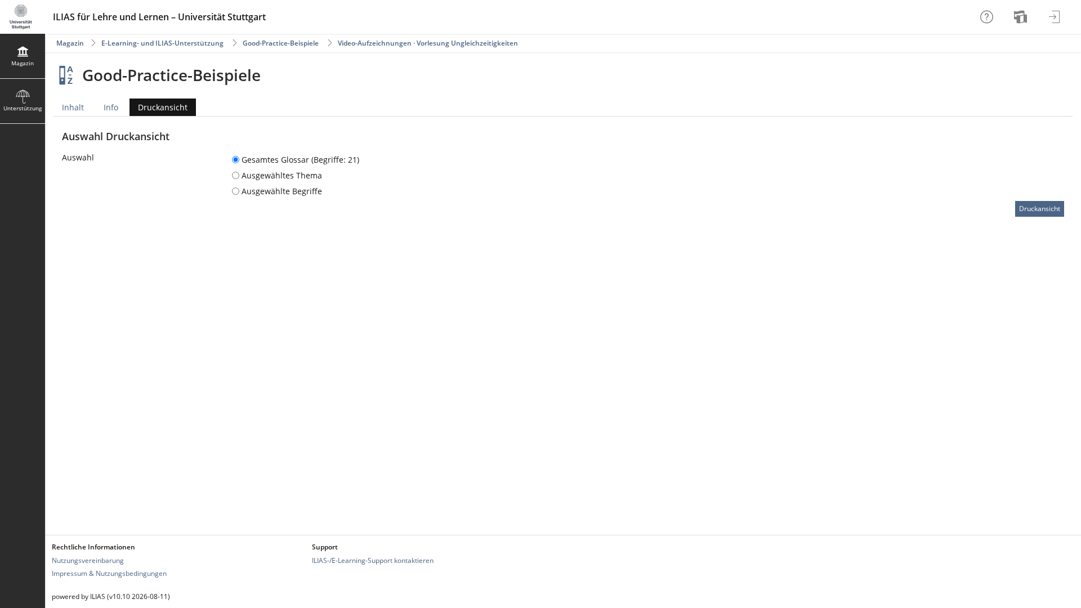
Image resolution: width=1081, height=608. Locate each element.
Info (111, 107)
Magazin (70, 43)
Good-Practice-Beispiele (281, 43)
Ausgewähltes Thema (280, 175)
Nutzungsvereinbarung (88, 560)
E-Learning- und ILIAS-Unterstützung (162, 43)
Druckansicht (158, 109)
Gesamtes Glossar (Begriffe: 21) (299, 159)
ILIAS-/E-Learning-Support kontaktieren (373, 560)
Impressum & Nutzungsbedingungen (109, 573)
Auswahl (78, 157)
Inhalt (73, 107)
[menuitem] (1022, 17)
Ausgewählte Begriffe (280, 191)
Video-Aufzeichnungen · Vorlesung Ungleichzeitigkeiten (428, 43)
